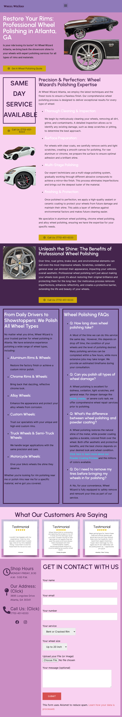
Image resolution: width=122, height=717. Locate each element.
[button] (65, 5)
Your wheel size (51, 640)
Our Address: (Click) (23, 589)
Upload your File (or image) (58, 656)
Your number (50, 610)
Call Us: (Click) (24, 608)
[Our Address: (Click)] (6, 592)
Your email (48, 595)
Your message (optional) (56, 667)
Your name (49, 580)
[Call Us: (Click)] (6, 610)
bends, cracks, (78, 398)
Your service (50, 625)
